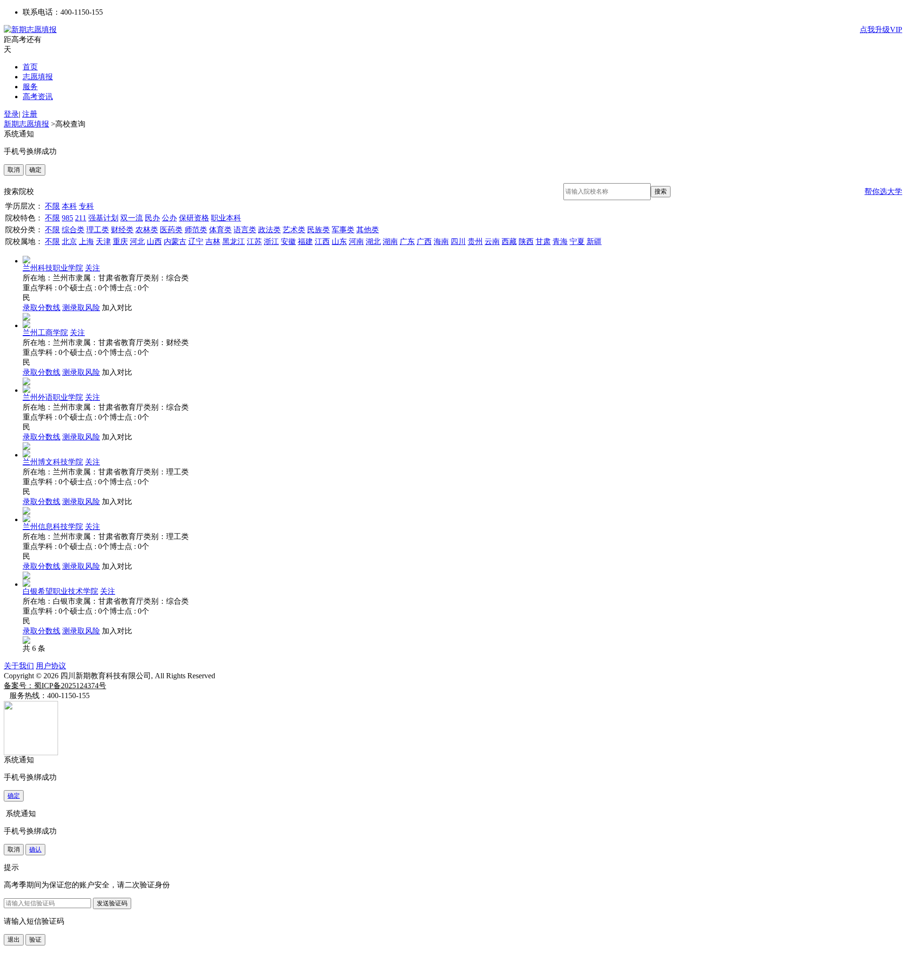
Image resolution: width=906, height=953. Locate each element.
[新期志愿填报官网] (30, 29)
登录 (11, 114)
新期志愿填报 (26, 124)
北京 (69, 241)
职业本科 (226, 218)
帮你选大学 (883, 191)
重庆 (120, 241)
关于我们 (19, 666)
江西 (322, 241)
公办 (169, 218)
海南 (441, 241)
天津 (103, 241)
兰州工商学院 (45, 333)
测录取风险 (81, 308)
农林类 (146, 230)
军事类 (343, 230)
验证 (35, 939)
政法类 (269, 230)
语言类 (245, 230)
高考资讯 (38, 97)
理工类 (97, 230)
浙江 (271, 241)
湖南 (390, 241)
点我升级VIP (881, 29)
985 (67, 218)
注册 (29, 114)
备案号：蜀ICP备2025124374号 (55, 686)
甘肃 (543, 241)
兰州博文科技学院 (53, 462)
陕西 (526, 241)
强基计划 (103, 218)
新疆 (594, 241)
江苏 (254, 241)
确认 (35, 849)
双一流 (131, 218)
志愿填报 (38, 77)
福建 (305, 241)
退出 (14, 939)
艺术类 (294, 230)
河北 (137, 241)
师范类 (196, 230)
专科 (86, 206)
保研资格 (194, 218)
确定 (35, 169)
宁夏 (577, 241)
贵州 (475, 241)
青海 (560, 241)
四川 (458, 241)
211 (80, 218)
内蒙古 (175, 241)
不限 (52, 206)
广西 (424, 241)
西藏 (509, 241)
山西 (154, 241)
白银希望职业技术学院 (60, 591)
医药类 (171, 230)
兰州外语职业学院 (53, 397)
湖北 (373, 241)
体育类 (220, 230)
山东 (339, 241)
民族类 (318, 230)
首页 (30, 67)
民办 (152, 218)
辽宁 (195, 241)
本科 (69, 206)
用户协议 (51, 666)
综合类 (73, 230)
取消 (14, 169)
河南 (356, 241)
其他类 (367, 230)
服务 (30, 87)
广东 (407, 241)
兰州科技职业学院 (53, 268)
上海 (86, 241)
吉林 (212, 241)
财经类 (122, 230)
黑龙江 (233, 241)
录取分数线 (41, 308)
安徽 (288, 241)
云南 (492, 241)
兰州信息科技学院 (53, 527)
